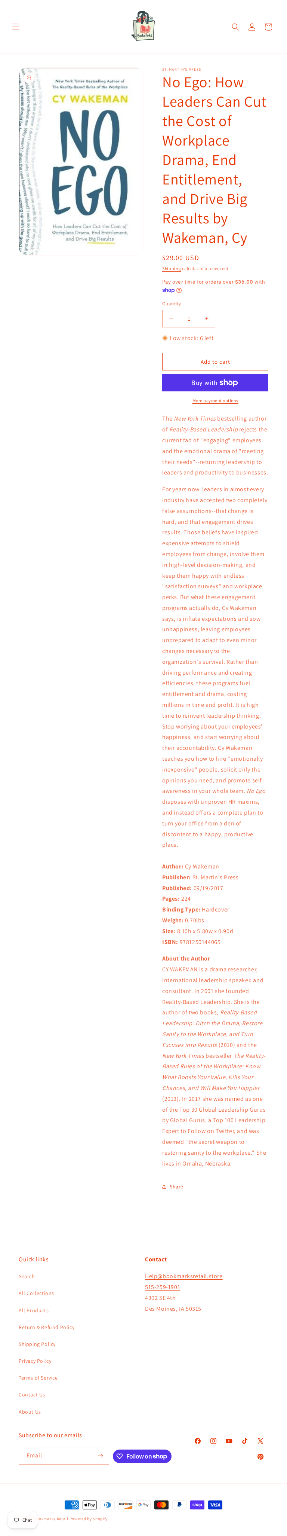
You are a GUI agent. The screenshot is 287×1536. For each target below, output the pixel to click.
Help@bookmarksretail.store (184, 1276)
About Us (30, 1411)
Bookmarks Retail (51, 1518)
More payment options (215, 400)
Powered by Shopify (89, 1518)
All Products (34, 1310)
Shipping (171, 268)
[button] (15, 27)
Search (27, 1276)
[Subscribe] (100, 1456)
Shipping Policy (37, 1344)
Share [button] (176, 1186)
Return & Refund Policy (46, 1327)
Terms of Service (38, 1377)
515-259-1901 (162, 1287)
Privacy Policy (35, 1361)
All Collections (36, 1293)
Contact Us (32, 1394)
